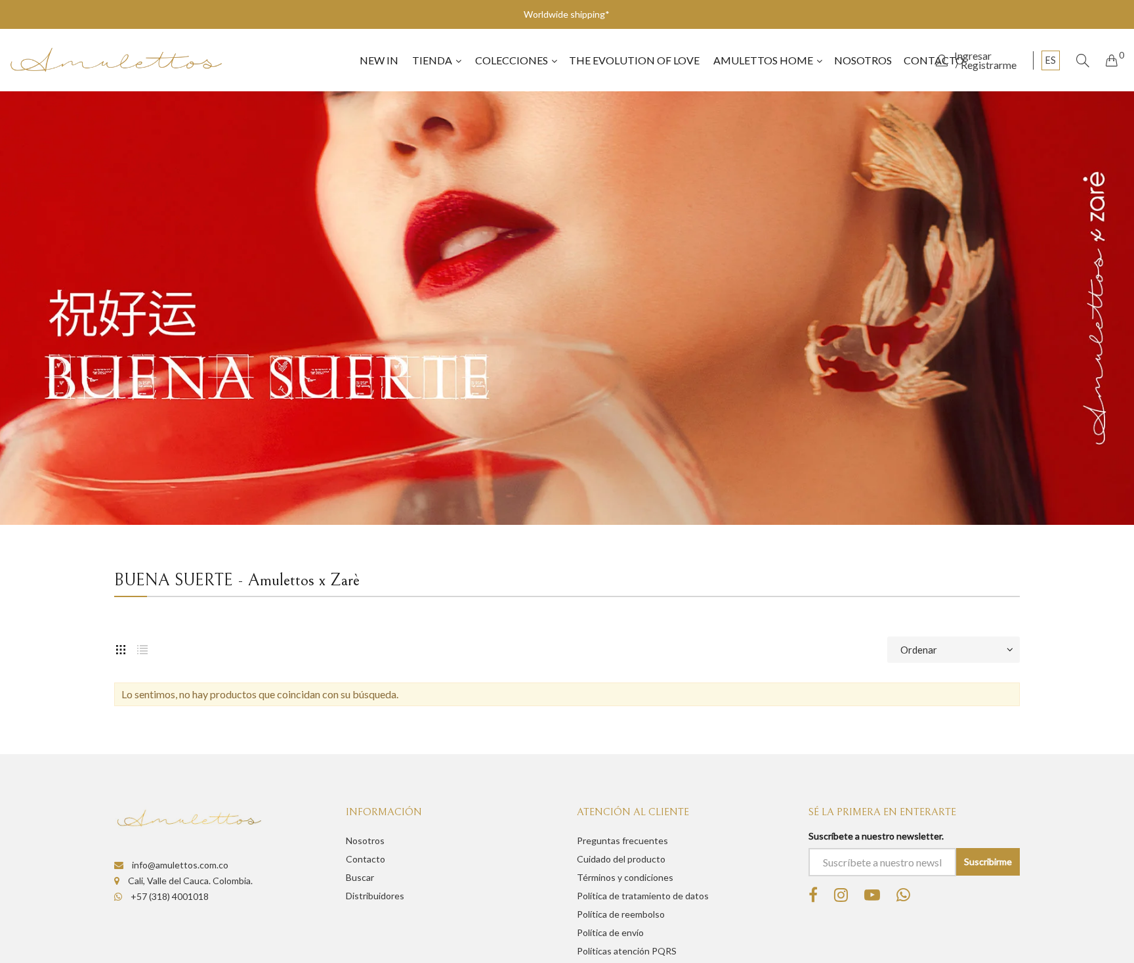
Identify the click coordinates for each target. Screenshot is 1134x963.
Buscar (360, 877)
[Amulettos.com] (116, 60)
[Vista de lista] (142, 649)
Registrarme (989, 65)
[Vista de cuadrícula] (120, 649)
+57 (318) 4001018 (169, 896)
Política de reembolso (621, 914)
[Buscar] (1082, 60)
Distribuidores (375, 895)
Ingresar (973, 55)
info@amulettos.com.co (179, 864)
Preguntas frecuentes (622, 840)
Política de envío (610, 932)
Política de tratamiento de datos (643, 895)
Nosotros (365, 840)
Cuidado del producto (621, 858)
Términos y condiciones (625, 877)
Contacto (365, 858)
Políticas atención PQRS (627, 950)
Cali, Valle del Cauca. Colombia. (189, 880)
